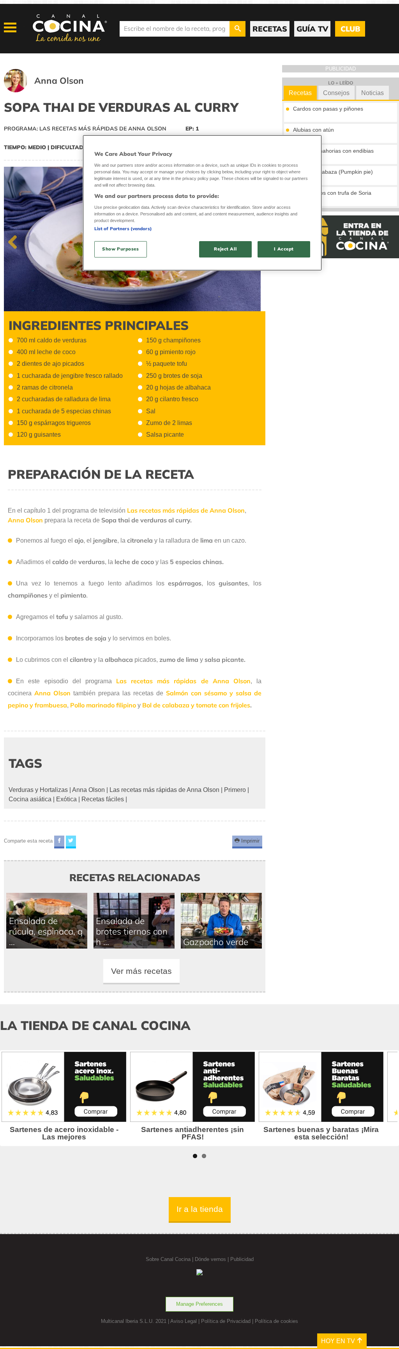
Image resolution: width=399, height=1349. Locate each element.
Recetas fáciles (102, 799)
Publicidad (242, 1259)
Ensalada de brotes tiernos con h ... (132, 931)
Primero (235, 789)
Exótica (66, 799)
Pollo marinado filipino (103, 705)
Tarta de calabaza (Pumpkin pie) (333, 172)
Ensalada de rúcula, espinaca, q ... (46, 931)
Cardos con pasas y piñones (328, 109)
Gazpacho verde (215, 941)
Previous (15, 240)
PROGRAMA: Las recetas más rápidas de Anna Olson (85, 128)
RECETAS (269, 29)
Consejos (336, 93)
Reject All (225, 249)
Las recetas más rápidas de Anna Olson (183, 681)
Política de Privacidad (226, 1321)
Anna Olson (52, 693)
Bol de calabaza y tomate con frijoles (196, 705)
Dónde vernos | (212, 1259)
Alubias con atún (313, 130)
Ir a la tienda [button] (200, 1208)
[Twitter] (71, 842)
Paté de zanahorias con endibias (333, 151)
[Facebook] (59, 842)
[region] (202, 203)
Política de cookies (276, 1321)
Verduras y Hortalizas (38, 789)
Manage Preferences (199, 1304)
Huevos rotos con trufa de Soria (332, 193)
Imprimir (250, 841)
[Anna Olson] (53, 90)
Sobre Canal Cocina (168, 1259)
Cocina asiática (30, 799)
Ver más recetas (141, 970)
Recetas (300, 93)
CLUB (350, 29)
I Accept (284, 249)
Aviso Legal (183, 1321)
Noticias (372, 93)
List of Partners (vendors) (123, 228)
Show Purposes (120, 249)
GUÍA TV (312, 29)
